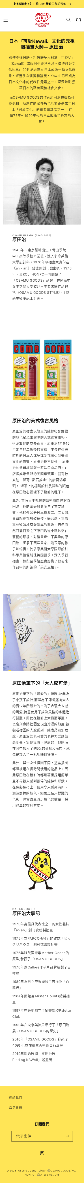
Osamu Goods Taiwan (32, 1170)
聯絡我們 (15, 1097)
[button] (6, 20)
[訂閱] (68, 1136)
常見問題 (15, 1108)
